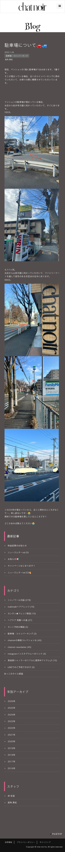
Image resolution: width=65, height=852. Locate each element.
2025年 (11, 708)
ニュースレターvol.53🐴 (19, 573)
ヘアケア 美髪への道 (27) (20, 620)
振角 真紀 (9, 59)
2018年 (11, 755)
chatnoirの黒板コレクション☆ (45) (25, 640)
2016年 (11, 768)
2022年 (11, 728)
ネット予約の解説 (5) (18, 627)
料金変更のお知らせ (17, 546)
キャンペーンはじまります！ (21, 566)
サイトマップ (45, 842)
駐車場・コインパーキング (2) (22, 634)
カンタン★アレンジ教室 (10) (22, 614)
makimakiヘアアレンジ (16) (21, 607)
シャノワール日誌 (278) (19, 600)
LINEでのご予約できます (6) (21, 667)
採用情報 (8, 842)
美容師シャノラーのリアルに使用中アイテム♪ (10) (32, 660)
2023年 (11, 721)
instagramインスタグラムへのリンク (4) (27, 654)
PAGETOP (57, 833)
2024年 (11, 715)
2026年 (11, 701)
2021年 (11, 735)
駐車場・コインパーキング (17, 56)
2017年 (11, 762)
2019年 (11, 748)
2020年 (11, 741)
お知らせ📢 (13, 559)
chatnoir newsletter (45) (19, 647)
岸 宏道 (11, 796)
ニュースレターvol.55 (18, 552)
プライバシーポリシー (26, 842)
